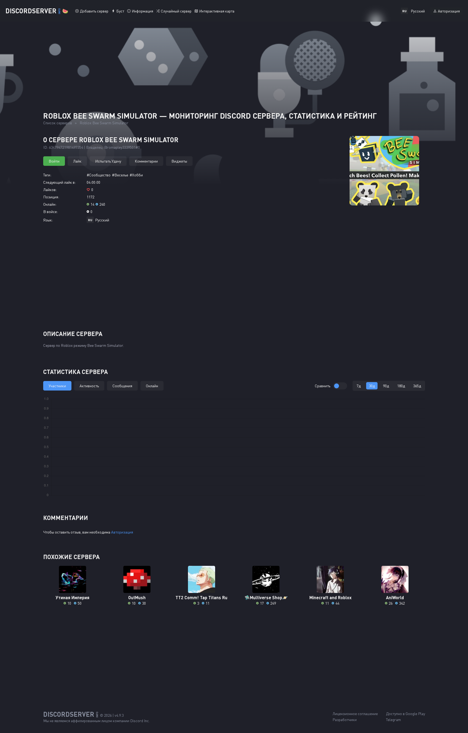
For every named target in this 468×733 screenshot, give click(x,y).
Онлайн (152, 385)
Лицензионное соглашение (355, 713)
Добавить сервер (94, 11)
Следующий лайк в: (59, 182)
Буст (120, 11)
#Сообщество (99, 175)
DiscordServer (36, 11)
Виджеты (179, 161)
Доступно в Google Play (405, 713)
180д (401, 385)
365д (417, 385)
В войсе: (50, 211)
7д (359, 385)
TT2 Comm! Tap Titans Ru (201, 597)
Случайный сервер (176, 11)
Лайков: (50, 189)
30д (372, 385)
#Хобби (136, 175)
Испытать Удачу (108, 161)
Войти (54, 161)
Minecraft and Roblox (330, 597)
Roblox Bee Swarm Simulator (104, 122)
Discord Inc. (140, 720)
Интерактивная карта (216, 11)
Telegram (393, 719)
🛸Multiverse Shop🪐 (266, 597)
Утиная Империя (72, 597)
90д (386, 385)
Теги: (47, 175)
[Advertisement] (234, 279)
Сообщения (122, 385)
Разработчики (344, 719)
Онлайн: (49, 204)
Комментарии (146, 161)
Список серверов (57, 122)
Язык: (48, 220)
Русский (102, 220)
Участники (57, 385)
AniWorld (395, 597)
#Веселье (120, 175)
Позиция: (51, 197)
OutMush (137, 597)
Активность (89, 385)
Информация (142, 11)
